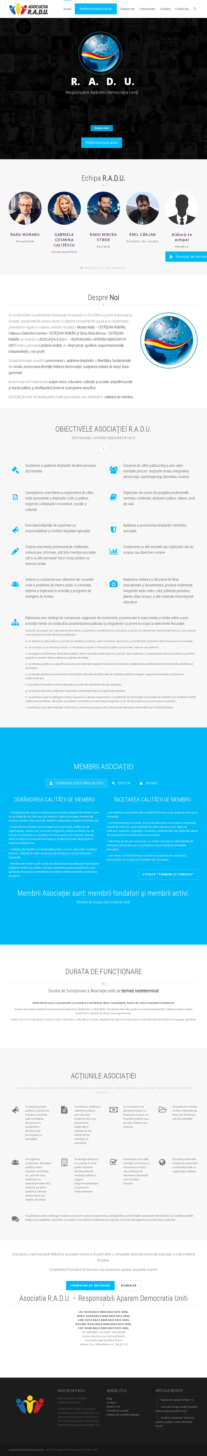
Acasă (67, 9)
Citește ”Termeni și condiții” (168, 874)
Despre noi (127, 9)
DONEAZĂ (129, 1285)
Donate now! (102, 128)
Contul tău (182, 9)
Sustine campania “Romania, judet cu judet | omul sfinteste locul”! (175, 1422)
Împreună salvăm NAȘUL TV (177, 1400)
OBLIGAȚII (151, 783)
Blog (109, 1398)
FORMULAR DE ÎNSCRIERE (90, 1285)
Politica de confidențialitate (123, 1414)
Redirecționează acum (95, 8)
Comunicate (147, 9)
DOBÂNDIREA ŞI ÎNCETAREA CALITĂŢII (79, 783)
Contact (165, 9)
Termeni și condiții (118, 1410)
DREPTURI (124, 783)
